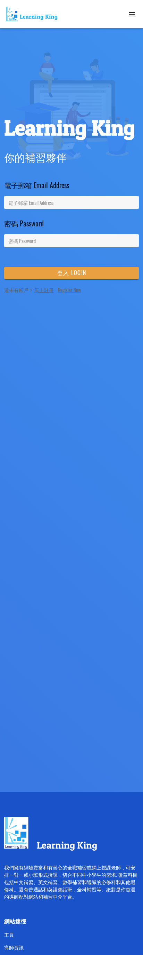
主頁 (9, 934)
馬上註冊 (44, 290)
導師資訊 (14, 947)
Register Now (69, 290)
